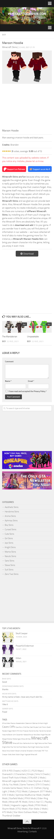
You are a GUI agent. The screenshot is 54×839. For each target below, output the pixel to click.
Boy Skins (9, 525)
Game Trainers (27, 784)
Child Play (26, 727)
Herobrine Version (45, 731)
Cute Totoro (42, 727)
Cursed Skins (10, 529)
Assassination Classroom (24, 723)
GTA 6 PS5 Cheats (11, 770)
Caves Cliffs (8, 726)
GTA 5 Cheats (42, 784)
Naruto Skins (10, 556)
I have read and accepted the (27, 391)
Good (4, 682)
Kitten (18, 658)
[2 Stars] (5, 151)
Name (8, 381)
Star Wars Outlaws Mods (25, 812)
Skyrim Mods (8, 808)
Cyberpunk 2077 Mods (40, 791)
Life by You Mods (10, 784)
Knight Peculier (46, 735)
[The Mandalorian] (14, 327)
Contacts (33, 831)
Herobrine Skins (12, 511)
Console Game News (12, 788)
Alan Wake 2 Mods (38, 808)
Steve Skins (10, 565)
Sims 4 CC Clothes (32, 788)
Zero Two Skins (11, 574)
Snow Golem (10, 751)
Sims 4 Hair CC (36, 801)
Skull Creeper (22, 633)
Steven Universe (20, 751)
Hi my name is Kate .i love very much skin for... (22, 697)
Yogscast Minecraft (30, 755)
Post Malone (23, 747)
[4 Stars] (8, 151)
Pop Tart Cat (15, 747)
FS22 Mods (21, 791)
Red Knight (31, 747)
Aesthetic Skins (11, 507)
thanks (5, 689)
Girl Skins (9, 538)
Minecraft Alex (26, 739)
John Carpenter (18, 735)
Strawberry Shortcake (34, 751)
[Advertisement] (27, 107)
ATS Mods (7, 812)
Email (31, 381)
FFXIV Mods (40, 805)
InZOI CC (26, 770)
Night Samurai (39, 743)
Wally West (11, 755)
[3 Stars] (6, 151)
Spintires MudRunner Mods (28, 795)
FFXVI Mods (30, 798)
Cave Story (19, 727)
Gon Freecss (24, 731)
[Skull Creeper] (8, 637)
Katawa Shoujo (28, 735)
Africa (4, 723)
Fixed (4, 712)
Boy (4, 35)
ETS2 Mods (21, 808)
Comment (9, 361)
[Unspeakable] (39, 327)
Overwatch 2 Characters (14, 774)
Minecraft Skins (14, 828)
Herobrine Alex (34, 731)
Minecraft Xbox (18, 743)
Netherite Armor (28, 743)
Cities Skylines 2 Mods (38, 781)
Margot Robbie (7, 739)
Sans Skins (9, 560)
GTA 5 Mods (8, 795)
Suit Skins (9, 569)
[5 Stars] (10, 151)
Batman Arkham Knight (40, 723)
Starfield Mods (16, 798)
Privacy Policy (39, 391)
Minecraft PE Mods (18, 801)
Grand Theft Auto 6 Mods (14, 777)
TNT (43, 751)
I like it (5, 704)
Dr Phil (17, 731)
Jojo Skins (9, 543)
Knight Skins (10, 547)
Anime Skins (10, 516)
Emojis (30, 774)
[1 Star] (3, 151)
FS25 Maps (37, 770)
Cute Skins (9, 534)
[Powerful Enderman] (8, 650)
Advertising (22, 831)
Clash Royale (34, 727)
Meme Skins (10, 552)
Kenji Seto (37, 735)
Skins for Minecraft (31, 828)
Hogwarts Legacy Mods (22, 805)
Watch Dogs (20, 755)
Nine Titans (48, 743)
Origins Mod (6, 747)
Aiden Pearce (10, 723)
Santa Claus (39, 747)
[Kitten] (8, 662)
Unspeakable (33, 336)
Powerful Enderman (25, 646)
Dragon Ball (11, 731)
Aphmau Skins (11, 520)
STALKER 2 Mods (36, 777)
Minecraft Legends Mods (14, 781)
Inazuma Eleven (7, 735)
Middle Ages (17, 739)
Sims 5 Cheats (42, 774)
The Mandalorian (9, 336)
